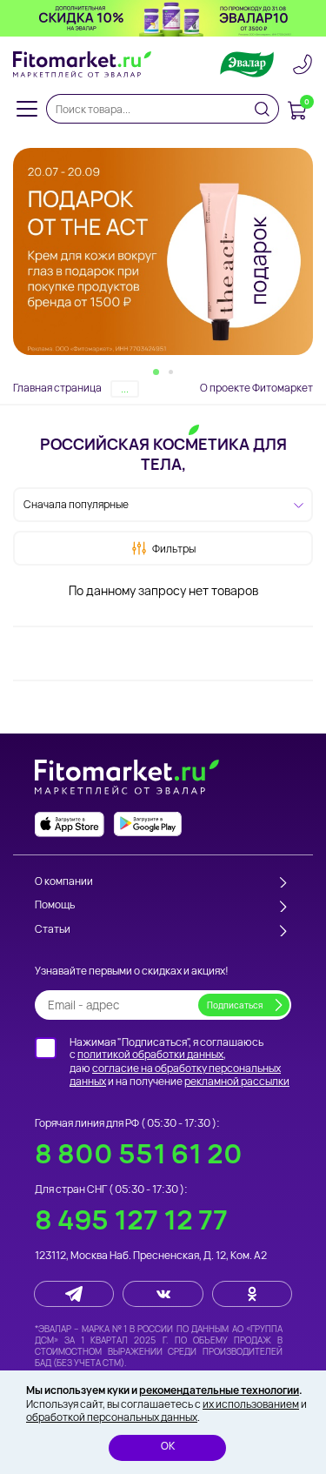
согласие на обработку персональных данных (175, 1075)
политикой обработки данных (150, 1054)
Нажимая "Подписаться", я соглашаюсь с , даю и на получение (179, 1062)
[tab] (156, 372)
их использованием (251, 1404)
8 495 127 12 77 (131, 1219)
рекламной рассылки (236, 1081)
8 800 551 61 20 (139, 1153)
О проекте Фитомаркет (256, 387)
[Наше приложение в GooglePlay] (148, 824)
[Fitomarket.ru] (82, 64)
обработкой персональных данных (111, 1417)
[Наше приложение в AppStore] (69, 824)
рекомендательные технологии (219, 1390)
